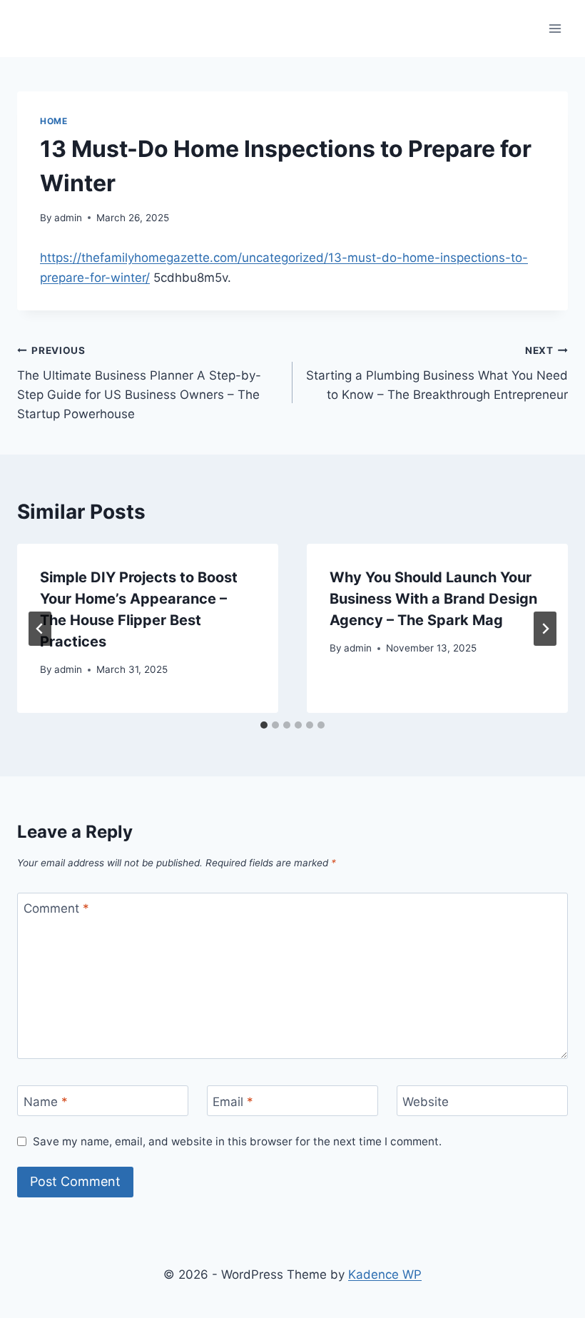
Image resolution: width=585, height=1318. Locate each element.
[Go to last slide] (40, 629)
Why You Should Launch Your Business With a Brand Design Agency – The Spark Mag (433, 599)
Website (425, 1101)
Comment (56, 908)
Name (46, 1101)
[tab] (264, 725)
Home (53, 121)
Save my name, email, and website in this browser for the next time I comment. (237, 1141)
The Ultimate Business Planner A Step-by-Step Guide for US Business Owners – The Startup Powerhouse (139, 383)
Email (233, 1101)
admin (68, 217)
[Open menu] (554, 28)
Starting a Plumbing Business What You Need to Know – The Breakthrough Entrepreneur (437, 373)
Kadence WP (385, 1274)
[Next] (545, 629)
